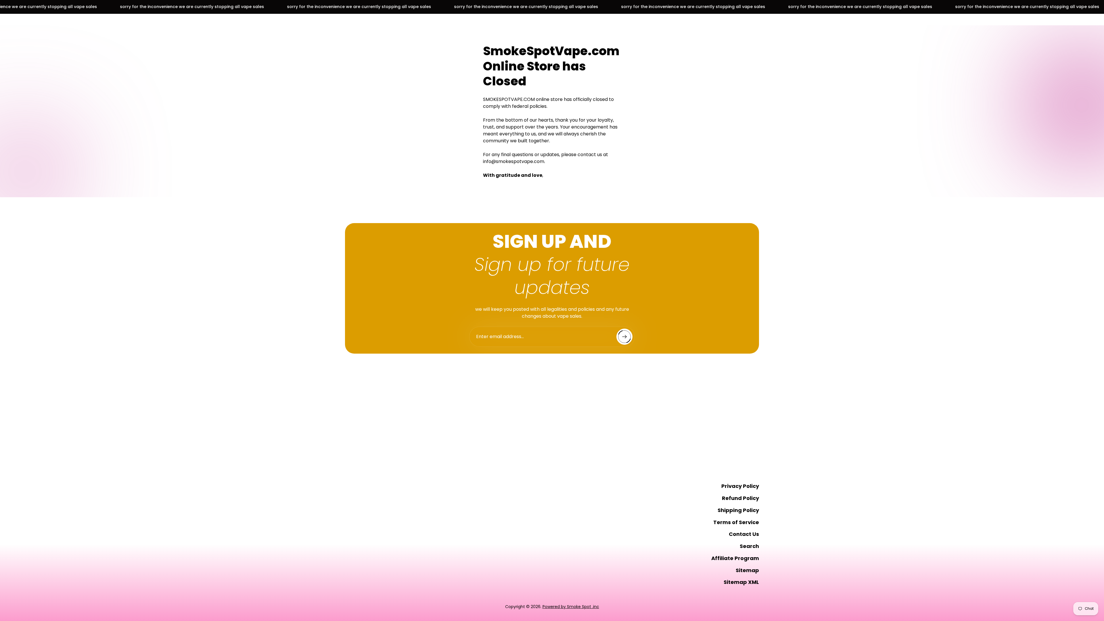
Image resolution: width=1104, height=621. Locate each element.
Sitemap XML (741, 582)
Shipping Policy (738, 510)
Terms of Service (736, 522)
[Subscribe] (624, 337)
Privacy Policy (740, 486)
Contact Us (744, 534)
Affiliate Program (735, 558)
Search (749, 546)
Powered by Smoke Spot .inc (571, 607)
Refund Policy (740, 498)
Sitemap (747, 570)
